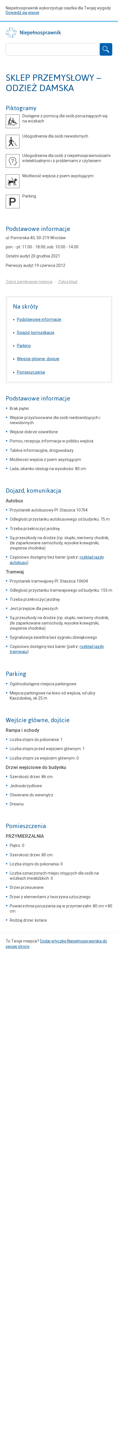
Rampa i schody (22, 730)
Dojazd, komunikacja (35, 332)
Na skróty (25, 306)
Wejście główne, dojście (38, 359)
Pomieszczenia (31, 372)
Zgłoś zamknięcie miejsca (29, 281)
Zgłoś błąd (67, 281)
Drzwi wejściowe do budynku (36, 767)
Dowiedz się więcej (22, 12)
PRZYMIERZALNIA (25, 836)
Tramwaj (15, 572)
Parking (24, 345)
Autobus (14, 501)
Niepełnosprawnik (33, 32)
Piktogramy (21, 108)
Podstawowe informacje (38, 228)
